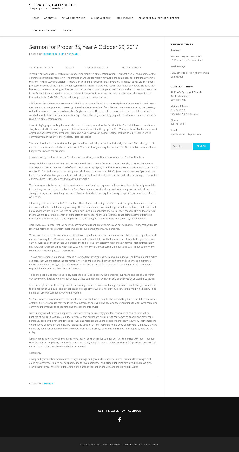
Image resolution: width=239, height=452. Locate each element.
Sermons (47, 383)
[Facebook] (119, 419)
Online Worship (101, 18)
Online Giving (124, 18)
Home (35, 18)
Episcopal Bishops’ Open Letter (159, 18)
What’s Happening (74, 18)
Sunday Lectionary (44, 30)
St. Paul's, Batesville (52, 5)
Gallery (68, 30)
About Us (50, 18)
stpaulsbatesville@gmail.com (186, 134)
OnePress (128, 444)
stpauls (74, 54)
